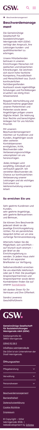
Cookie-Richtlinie (11, 407)
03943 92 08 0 (10, 343)
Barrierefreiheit (10, 397)
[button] (19, 369)
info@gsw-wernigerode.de (16, 347)
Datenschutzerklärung (13, 402)
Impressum (8, 412)
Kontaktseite (18, 284)
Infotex (30, 424)
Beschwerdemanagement (15, 393)
